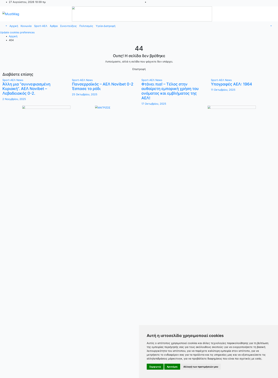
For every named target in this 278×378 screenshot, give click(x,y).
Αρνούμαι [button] (172, 366)
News (19, 80)
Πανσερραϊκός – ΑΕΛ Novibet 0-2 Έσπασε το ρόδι (102, 86)
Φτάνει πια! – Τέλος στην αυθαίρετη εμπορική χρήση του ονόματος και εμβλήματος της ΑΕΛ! (170, 91)
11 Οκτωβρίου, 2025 (223, 89)
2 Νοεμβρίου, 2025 (14, 99)
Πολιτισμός (86, 26)
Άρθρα (54, 26)
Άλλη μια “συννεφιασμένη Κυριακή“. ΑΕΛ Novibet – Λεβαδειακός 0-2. (26, 89)
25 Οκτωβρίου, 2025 (84, 94)
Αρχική (13, 26)
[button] (6, 26)
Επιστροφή (139, 69)
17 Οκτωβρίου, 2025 (153, 103)
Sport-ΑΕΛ (40, 26)
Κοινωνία (26, 26)
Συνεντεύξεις (68, 26)
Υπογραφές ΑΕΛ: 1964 (231, 84)
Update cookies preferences (17, 32)
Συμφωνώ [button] (155, 366)
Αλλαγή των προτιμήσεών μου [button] (200, 366)
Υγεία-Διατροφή (105, 26)
